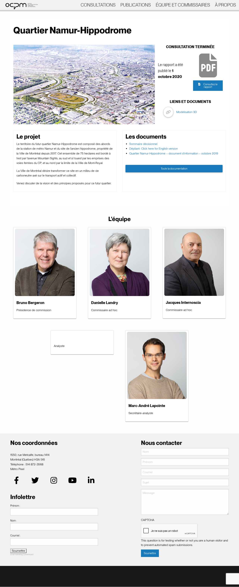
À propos (225, 5)
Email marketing (16, 554)
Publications (135, 5)
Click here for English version (159, 148)
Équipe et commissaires (183, 5)
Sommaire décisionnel (143, 144)
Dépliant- (135, 148)
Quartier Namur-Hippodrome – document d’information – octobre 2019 (173, 153)
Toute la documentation (174, 168)
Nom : (13, 520)
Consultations (98, 5)
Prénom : (15, 505)
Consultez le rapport (210, 85)
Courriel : (15, 535)
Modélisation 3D (186, 112)
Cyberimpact (28, 554)
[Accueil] (19, 5)
